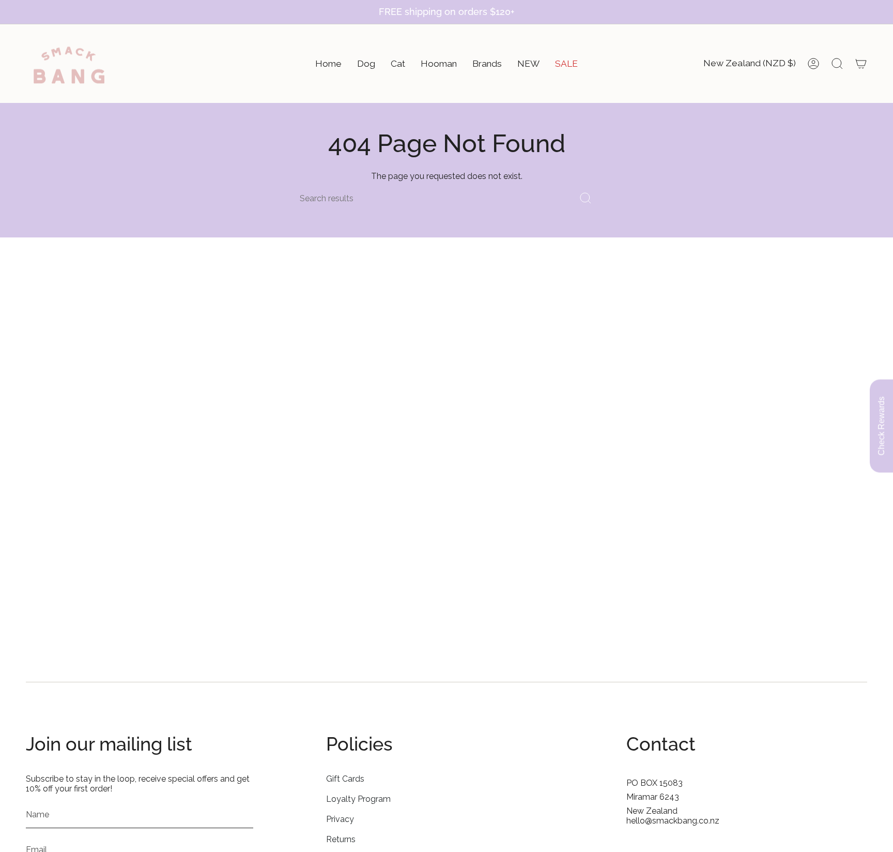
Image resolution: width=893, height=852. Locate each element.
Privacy (340, 819)
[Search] (585, 198)
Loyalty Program (358, 799)
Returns (341, 839)
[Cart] (861, 63)
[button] (328, 63)
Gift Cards (345, 779)
